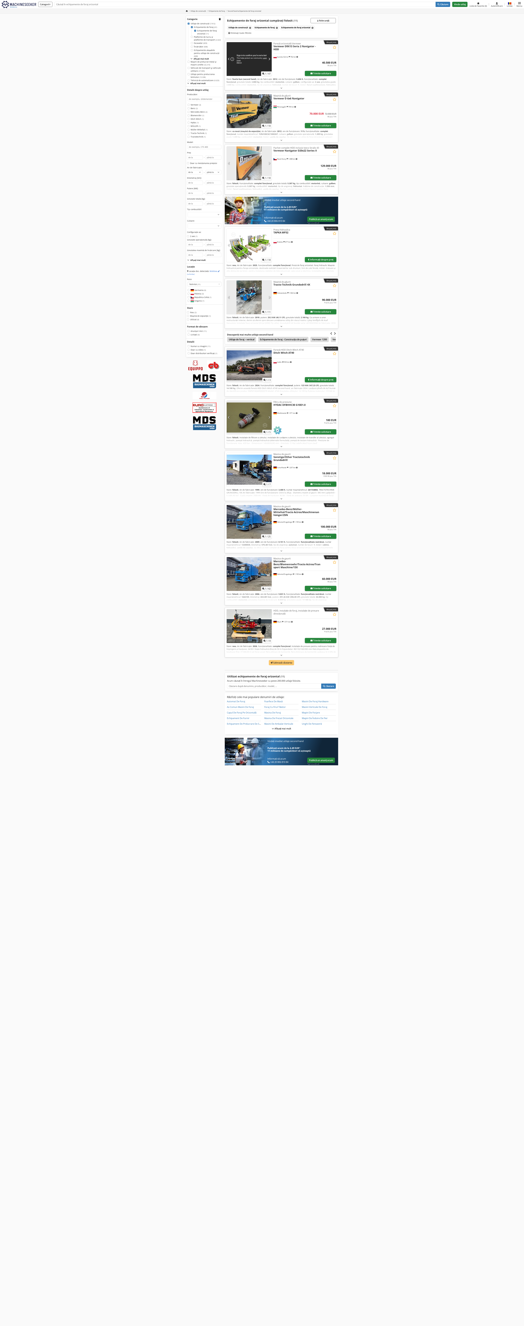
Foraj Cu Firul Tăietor (275, 707)
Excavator (200, 43)
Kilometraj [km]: (194, 178)
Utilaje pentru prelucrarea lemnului (203, 75)
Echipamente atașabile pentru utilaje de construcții (206, 53)
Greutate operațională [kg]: (199, 239)
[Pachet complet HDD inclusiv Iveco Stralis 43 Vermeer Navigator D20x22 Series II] (249, 163)
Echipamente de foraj (205, 27)
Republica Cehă (202, 297)
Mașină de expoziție (200, 316)
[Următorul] (269, 59)
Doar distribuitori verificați (204, 353)
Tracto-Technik (199, 133)
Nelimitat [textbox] (194, 284)
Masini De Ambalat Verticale (278, 723)
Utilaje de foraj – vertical (241, 339)
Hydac (195, 122)
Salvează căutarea (282, 662)
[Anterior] (229, 59)
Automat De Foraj (236, 701)
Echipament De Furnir (238, 718)
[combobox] (204, 284)
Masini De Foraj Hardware (315, 701)
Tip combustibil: (194, 209)
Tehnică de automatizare (205, 80)
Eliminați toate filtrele (240, 33)
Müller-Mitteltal (199, 129)
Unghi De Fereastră (312, 723)
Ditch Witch (197, 119)
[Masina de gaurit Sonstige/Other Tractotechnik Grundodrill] (249, 469)
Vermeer (196, 104)
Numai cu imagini (200, 346)
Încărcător (201, 46)
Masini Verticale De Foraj (314, 707)
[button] (519, 4)
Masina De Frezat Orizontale (278, 718)
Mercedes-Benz (199, 112)
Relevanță (323, 20)
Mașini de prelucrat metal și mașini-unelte (203, 63)
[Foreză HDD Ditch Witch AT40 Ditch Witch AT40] (249, 365)
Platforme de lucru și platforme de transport (207, 38)
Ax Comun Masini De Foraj (240, 707)
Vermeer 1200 (319, 339)
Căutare (444, 4)
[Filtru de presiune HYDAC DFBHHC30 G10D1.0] (249, 417)
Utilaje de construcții (203, 23)
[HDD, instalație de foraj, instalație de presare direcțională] (249, 626)
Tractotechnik (198, 136)
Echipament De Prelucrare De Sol (244, 723)
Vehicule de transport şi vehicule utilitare (206, 69)
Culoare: (191, 220)
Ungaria (199, 300)
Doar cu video (198, 349)
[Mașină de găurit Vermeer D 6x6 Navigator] (249, 111)
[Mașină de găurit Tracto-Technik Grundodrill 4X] (249, 297)
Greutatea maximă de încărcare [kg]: (204, 250)
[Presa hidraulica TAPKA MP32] (249, 245)
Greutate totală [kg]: (196, 199)
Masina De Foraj (272, 712)
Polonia (199, 293)
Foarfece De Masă (273, 701)
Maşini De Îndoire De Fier (315, 718)
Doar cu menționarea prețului (203, 163)
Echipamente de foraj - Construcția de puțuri (283, 339)
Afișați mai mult (282, 728)
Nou (193, 312)
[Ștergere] (249, 27)
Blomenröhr (197, 115)
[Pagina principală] (187, 11)
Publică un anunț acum (321, 219)
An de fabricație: (194, 167)
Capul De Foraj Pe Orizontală (241, 712)
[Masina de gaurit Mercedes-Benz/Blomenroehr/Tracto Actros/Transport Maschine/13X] (249, 574)
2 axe (193, 236)
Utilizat (194, 319)
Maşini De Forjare (311, 712)
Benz (194, 108)
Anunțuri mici (199, 331)
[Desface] (281, 88)
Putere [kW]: (192, 188)
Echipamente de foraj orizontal (207, 32)
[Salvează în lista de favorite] (334, 47)
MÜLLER (196, 126)
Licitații (195, 334)
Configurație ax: (194, 232)
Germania (200, 290)
